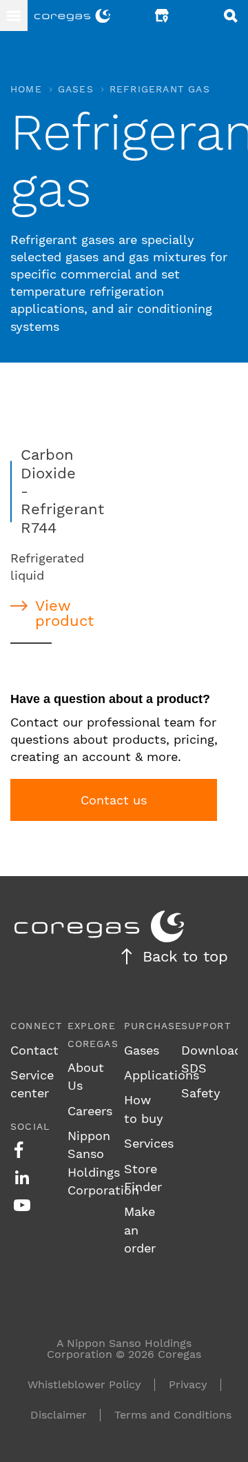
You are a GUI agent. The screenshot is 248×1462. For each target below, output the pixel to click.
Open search (231, 15)
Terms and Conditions (172, 1414)
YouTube (22, 1205)
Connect (36, 1025)
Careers (90, 1111)
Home (26, 88)
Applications (161, 1075)
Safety (200, 1093)
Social (30, 1126)
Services (149, 1143)
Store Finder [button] (162, 15)
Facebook (18, 1149)
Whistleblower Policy (84, 1384)
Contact (34, 1050)
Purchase (153, 1025)
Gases (76, 88)
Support (206, 1025)
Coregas (72, 16)
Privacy (188, 1384)
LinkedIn (22, 1177)
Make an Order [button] (196, 15)
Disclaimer (58, 1414)
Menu (14, 15)
